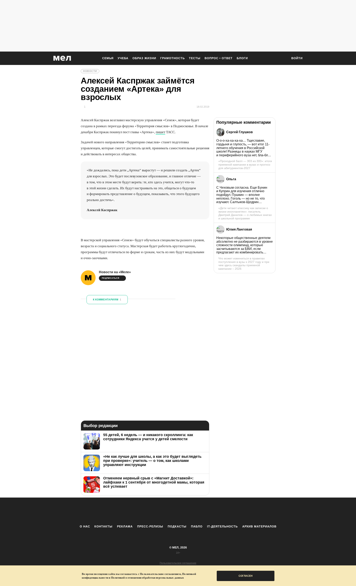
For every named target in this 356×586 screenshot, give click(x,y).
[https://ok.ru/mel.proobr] (201, 511)
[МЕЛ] (62, 58)
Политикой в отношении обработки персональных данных (147, 577)
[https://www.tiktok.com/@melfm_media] (178, 511)
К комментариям (107, 299)
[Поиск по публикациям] (283, 58)
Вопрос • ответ (219, 58)
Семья (108, 58)
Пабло (197, 526)
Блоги (242, 58)
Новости (90, 71)
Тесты (194, 58)
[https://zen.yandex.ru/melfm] (155, 511)
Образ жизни (144, 58)
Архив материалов (259, 526)
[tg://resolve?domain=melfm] (144, 511)
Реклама (125, 526)
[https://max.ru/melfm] (212, 511)
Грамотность (172, 58)
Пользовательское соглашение (178, 563)
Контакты (103, 526)
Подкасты (177, 526)
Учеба (123, 58)
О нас (85, 526)
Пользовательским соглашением (160, 573)
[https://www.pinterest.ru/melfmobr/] (189, 511)
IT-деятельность (222, 526)
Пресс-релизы (150, 526)
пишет (160, 132)
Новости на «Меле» (115, 272)
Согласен (246, 575)
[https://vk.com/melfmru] (167, 511)
